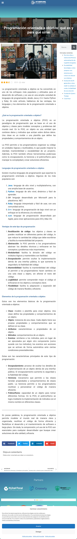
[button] (9, 443)
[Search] (73, 47)
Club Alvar (67, 98)
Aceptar (38, 526)
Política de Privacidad (38, 536)
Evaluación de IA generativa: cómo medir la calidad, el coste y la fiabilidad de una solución (70, 86)
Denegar (38, 532)
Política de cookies (27, 536)
